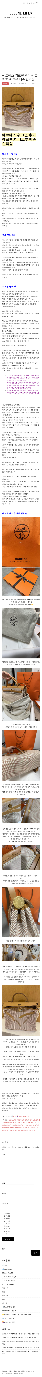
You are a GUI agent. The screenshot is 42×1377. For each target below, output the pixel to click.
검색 (3, 1249)
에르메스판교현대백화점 (12, 1123)
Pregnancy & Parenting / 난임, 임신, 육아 (17, 1314)
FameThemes (18, 1373)
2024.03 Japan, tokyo (9, 1277)
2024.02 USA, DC (7, 1273)
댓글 (4, 1154)
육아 (3, 1299)
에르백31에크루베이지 (19, 1125)
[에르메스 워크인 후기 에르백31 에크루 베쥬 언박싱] (18, 109)
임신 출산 (5, 1303)
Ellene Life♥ (21, 13)
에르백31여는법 (9, 1128)
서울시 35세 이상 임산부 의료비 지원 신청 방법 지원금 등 (20, 1347)
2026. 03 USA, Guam (8, 1284)
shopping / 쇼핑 (23, 1116)
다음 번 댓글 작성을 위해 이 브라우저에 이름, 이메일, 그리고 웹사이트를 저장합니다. (7, 1223)
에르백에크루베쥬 (8, 1130)
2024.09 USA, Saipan (8, 1280)
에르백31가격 (32, 1123)
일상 (6, 83)
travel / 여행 (8, 1269)
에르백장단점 (31, 1130)
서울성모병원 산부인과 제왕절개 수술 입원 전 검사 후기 (20, 1338)
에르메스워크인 (22, 1120)
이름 (4, 1183)
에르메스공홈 (12, 1120)
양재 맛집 (5, 1296)
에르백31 (24, 1123)
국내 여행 (5, 1288)
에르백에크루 (19, 1128)
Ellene (13, 83)
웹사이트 (5, 1203)
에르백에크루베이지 (31, 1128)
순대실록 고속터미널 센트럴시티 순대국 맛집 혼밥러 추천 (20, 1334)
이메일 (5, 1193)
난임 (3, 1292)
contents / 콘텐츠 (10, 1311)
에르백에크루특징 (20, 1130)
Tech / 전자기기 (9, 1318)
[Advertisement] (21, 45)
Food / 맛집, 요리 (9, 1307)
